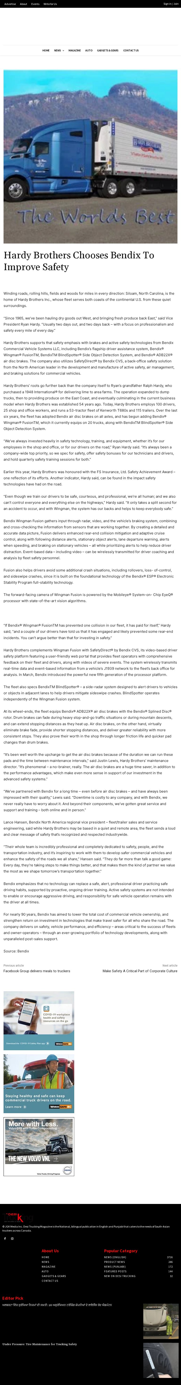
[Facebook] (5, 1238)
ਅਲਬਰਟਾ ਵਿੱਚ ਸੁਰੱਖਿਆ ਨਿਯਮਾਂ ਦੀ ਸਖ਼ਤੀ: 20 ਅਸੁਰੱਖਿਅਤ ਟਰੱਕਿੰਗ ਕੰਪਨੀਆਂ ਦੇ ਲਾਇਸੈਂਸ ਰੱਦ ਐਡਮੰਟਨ (57, 1305)
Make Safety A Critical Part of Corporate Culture (140, 971)
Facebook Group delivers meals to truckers (37, 971)
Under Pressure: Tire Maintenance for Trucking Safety (39, 1344)
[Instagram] (12, 1238)
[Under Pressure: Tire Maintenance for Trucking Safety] (161, 1360)
